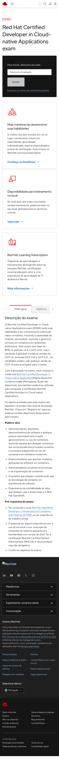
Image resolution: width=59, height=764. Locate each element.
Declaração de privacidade (13, 743)
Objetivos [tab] (41, 309)
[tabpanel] (29, 435)
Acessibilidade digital (40, 746)
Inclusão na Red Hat (10, 723)
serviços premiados (30, 646)
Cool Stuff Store (38, 723)
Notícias (34, 654)
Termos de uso (37, 743)
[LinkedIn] (4, 576)
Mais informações (18, 288)
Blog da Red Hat (38, 719)
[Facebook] (19, 576)
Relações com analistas (13, 674)
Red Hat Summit (9, 727)
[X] (26, 576)
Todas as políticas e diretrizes (14, 746)
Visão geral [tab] (20, 309)
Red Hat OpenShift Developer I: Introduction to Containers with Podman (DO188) (30, 511)
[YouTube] (11, 576)
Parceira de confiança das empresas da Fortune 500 (31, 636)
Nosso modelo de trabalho (14, 660)
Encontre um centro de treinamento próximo (28, 90)
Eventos (5, 716)
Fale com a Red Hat (10, 719)
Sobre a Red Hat (9, 712)
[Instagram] (33, 576)
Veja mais (13, 221)
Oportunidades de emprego (42, 712)
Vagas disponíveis (39, 674)
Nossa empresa (9, 654)
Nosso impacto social (40, 668)
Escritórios (35, 716)
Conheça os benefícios (21, 162)
